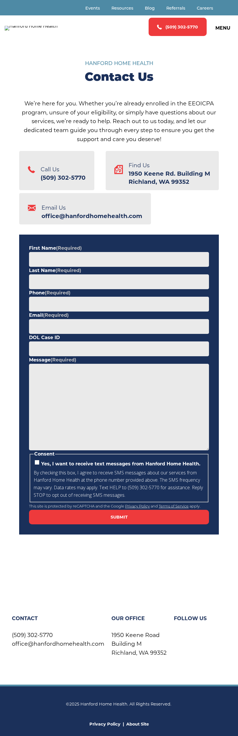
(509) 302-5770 (32, 634)
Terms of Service (174, 506)
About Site (137, 724)
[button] (178, 27)
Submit (119, 517)
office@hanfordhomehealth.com (58, 643)
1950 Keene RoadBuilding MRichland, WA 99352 (139, 643)
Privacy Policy (137, 506)
